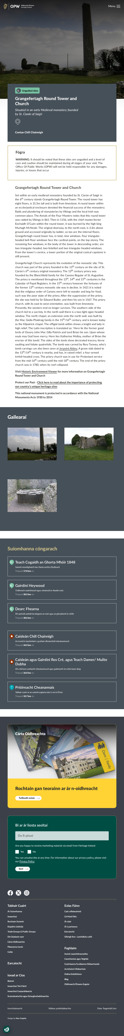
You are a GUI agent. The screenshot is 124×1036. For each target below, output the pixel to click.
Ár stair (67, 922)
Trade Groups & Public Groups (22, 932)
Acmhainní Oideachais (75, 969)
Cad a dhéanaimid (72, 912)
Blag (66, 979)
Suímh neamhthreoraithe (76, 954)
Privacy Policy (27, 861)
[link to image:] (32, 452)
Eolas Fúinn (72, 905)
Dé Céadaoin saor (16, 937)
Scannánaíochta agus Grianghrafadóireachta (28, 996)
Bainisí (11, 981)
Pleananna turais (15, 947)
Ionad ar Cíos (16, 975)
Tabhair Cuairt (17, 905)
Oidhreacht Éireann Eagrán (76, 984)
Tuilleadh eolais (27, 798)
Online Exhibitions (73, 974)
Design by (17, 1018)
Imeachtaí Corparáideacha (20, 991)
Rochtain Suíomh (16, 922)
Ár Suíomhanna (15, 912)
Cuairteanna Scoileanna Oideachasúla (81, 964)
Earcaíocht (15, 963)
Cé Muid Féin (70, 917)
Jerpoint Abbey (68, 348)
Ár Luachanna (70, 927)
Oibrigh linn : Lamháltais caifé (78, 937)
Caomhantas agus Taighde (76, 959)
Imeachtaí (12, 917)
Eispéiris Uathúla (15, 927)
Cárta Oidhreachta (16, 942)
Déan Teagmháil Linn (106, 1009)
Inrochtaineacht (15, 1009)
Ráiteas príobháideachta (60, 1009)
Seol (21, 869)
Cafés (10, 952)
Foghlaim (70, 948)
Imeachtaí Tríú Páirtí (17, 986)
